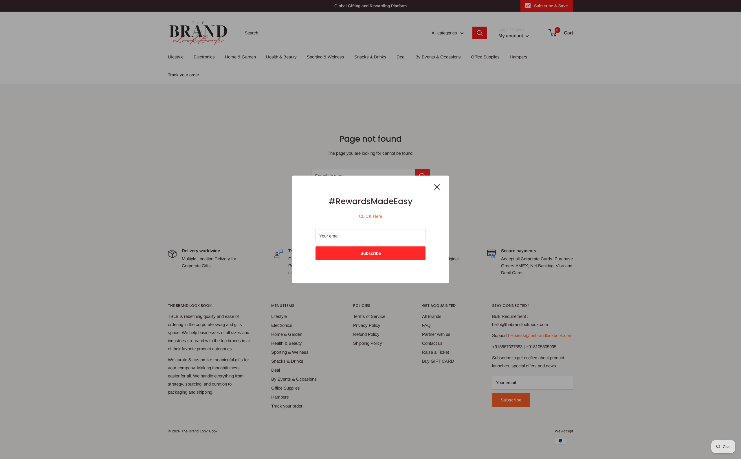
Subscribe (370, 253)
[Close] (437, 187)
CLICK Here (370, 216)
